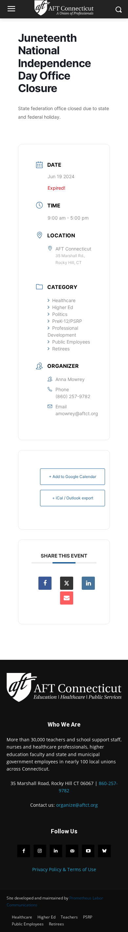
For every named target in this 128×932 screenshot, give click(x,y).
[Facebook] (23, 851)
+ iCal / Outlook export (72, 497)
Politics (59, 314)
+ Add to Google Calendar (72, 476)
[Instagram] (39, 851)
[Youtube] (88, 851)
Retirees (61, 348)
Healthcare (63, 300)
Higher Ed (62, 307)
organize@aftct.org (77, 805)
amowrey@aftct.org (76, 413)
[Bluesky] (104, 851)
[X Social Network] (66, 583)
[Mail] (72, 851)
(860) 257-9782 (72, 396)
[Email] (66, 598)
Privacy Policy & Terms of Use (64, 869)
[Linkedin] (88, 583)
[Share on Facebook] (45, 583)
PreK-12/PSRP (67, 321)
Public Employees (71, 342)
